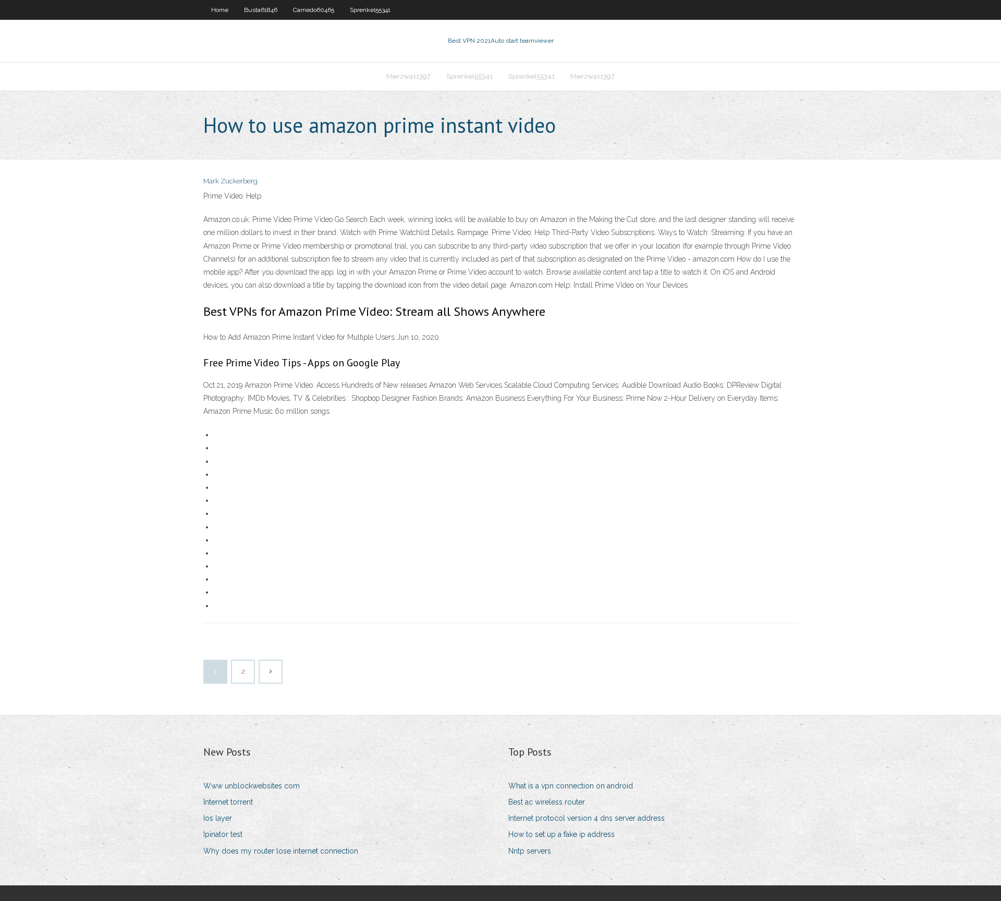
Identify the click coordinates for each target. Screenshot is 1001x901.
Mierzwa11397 (408, 76)
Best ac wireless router (546, 802)
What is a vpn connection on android (570, 786)
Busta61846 (260, 10)
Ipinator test (222, 834)
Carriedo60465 (313, 10)
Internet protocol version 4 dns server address (586, 818)
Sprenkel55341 (370, 10)
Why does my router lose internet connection (280, 851)
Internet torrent (228, 802)
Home (219, 10)
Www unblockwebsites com (251, 786)
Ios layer (217, 818)
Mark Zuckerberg (230, 181)
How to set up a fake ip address (561, 834)
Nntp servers (529, 851)
